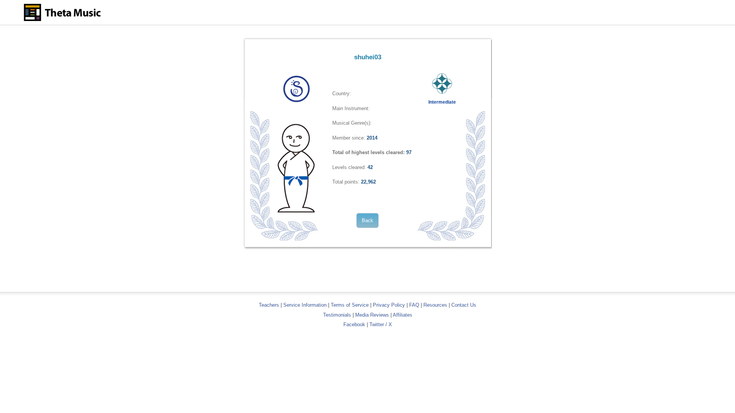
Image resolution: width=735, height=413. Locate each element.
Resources (435, 305)
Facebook (354, 324)
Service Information (305, 305)
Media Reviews (372, 315)
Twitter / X (380, 324)
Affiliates (402, 315)
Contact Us (463, 305)
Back (367, 220)
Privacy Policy (389, 305)
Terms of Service (350, 305)
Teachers (270, 305)
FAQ (414, 305)
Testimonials (337, 315)
